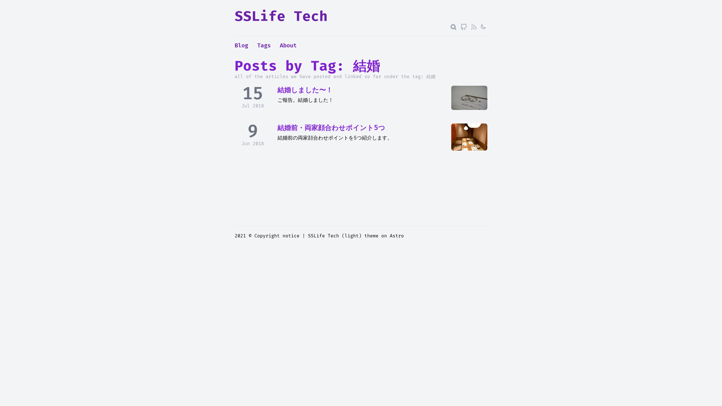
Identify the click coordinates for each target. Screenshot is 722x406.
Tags (264, 45)
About (288, 45)
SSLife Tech (281, 16)
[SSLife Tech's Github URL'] (463, 27)
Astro (397, 236)
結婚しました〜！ (305, 90)
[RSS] (473, 27)
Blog (241, 45)
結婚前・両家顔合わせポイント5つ (331, 128)
